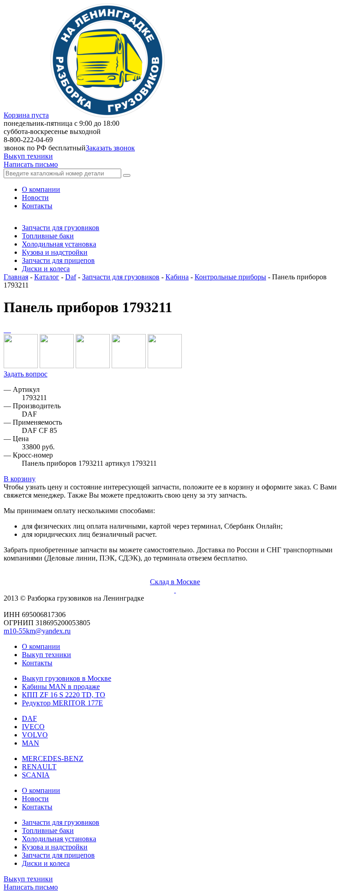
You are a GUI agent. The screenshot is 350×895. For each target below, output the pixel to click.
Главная (16, 277)
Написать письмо (31, 164)
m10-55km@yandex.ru (37, 631)
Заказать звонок (110, 148)
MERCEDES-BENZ (52, 758)
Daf (70, 277)
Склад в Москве (175, 582)
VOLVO (35, 735)
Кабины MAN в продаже (61, 686)
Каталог (46, 277)
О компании (41, 646)
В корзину (20, 479)
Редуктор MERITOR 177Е (62, 703)
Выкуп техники (28, 156)
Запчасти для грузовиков (121, 277)
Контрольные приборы (230, 277)
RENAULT (39, 767)
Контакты (37, 663)
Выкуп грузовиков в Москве (66, 678)
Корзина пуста (26, 115)
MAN (30, 743)
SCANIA (36, 775)
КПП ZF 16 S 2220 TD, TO (63, 695)
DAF (29, 718)
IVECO (33, 726)
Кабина (177, 277)
